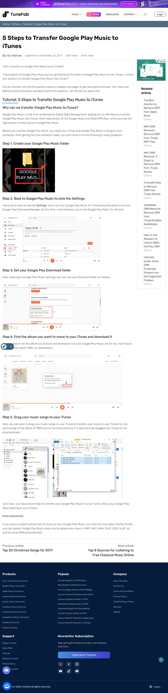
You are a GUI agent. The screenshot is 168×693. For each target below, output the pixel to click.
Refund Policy (8, 664)
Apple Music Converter (13, 591)
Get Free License (10, 669)
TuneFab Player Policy (123, 602)
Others (16, 24)
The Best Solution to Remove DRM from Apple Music (152, 108)
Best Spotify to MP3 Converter (72, 585)
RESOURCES (112, 14)
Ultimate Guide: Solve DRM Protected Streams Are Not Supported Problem (152, 269)
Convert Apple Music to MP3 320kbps (75, 590)
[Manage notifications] (161, 659)
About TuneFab (120, 581)
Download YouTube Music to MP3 (73, 604)
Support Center (9, 643)
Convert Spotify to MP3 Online (72, 580)
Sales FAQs (7, 648)
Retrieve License (10, 658)
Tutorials (6, 653)
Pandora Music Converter (14, 612)
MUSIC (75, 14)
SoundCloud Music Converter (15, 617)
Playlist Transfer (10, 628)
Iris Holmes (14, 55)
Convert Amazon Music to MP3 (72, 613)
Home (6, 24)
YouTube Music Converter (14, 607)
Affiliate (116, 612)
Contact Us (118, 586)
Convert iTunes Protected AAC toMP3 (75, 594)
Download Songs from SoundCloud (74, 608)
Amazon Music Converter (14, 596)
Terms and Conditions (123, 591)
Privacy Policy (120, 596)
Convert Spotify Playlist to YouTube (74, 623)
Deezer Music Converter (13, 602)
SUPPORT (129, 14)
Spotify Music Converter (13, 586)
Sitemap (117, 607)
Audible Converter (10, 622)
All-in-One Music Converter (15, 581)
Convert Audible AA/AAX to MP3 (73, 599)
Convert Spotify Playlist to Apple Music (76, 618)
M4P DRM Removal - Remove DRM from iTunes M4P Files (152, 134)
